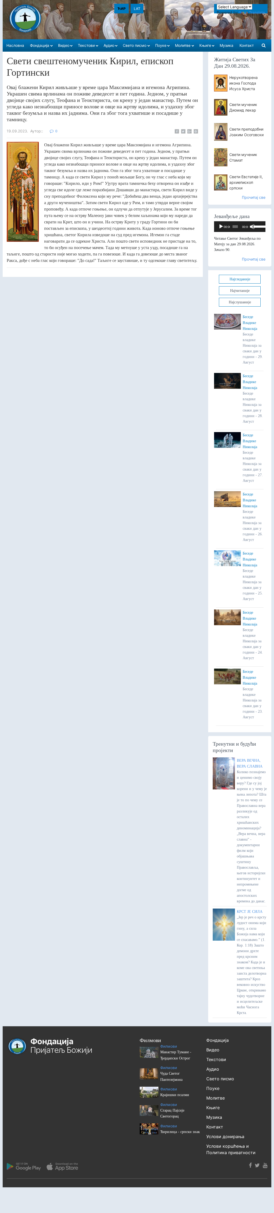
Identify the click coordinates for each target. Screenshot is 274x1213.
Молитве (215, 1098)
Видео (212, 1049)
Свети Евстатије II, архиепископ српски (246, 182)
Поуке (212, 1088)
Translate (257, 12)
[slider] (258, 226)
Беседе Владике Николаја (250, 323)
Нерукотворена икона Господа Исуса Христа (243, 83)
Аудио (212, 1069)
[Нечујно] (252, 226)
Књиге (213, 1107)
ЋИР (121, 8)
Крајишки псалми (174, 1095)
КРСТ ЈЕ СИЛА (249, 912)
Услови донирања (225, 1136)
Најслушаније (240, 302)
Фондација (217, 1040)
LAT (137, 8)
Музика (214, 1117)
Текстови (216, 1059)
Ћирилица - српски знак (180, 1132)
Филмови (168, 1046)
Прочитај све (253, 197)
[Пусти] (221, 226)
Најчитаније (240, 291)
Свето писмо (220, 1078)
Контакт (214, 1127)
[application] (239, 226)
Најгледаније (240, 279)
